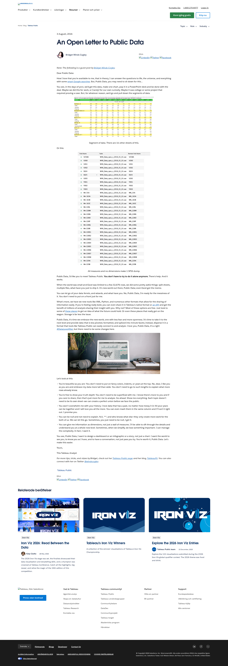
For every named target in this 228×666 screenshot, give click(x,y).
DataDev (104, 608)
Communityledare (109, 603)
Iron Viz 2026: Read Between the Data (45, 545)
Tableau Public (33, 26)
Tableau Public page (123, 458)
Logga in (205, 8)
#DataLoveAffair (65, 329)
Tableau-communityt (111, 589)
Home (20, 26)
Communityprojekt (109, 613)
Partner (148, 589)
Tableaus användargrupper (112, 599)
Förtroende (40, 647)
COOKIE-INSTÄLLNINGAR (104, 654)
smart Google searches (78, 81)
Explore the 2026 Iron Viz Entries (175, 543)
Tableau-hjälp (184, 603)
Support (182, 589)
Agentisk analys (70, 594)
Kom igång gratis (182, 15)
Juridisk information (26, 654)
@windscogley (91, 461)
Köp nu (203, 15)
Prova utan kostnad (33, 597)
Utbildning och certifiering (190, 599)
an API (156, 304)
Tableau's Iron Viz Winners (106, 543)
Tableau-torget (107, 618)
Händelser (105, 627)
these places (71, 311)
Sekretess (60, 654)
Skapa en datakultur (72, 599)
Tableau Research (71, 608)
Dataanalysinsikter (71, 603)
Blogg (51, 647)
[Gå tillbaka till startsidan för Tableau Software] (29, 3)
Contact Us (76, 647)
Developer (62, 647)
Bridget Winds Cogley (76, 55)
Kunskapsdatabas (186, 594)
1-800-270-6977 (190, 8)
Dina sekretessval (30, 658)
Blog (24, 26)
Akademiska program (110, 622)
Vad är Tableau (70, 589)
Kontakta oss (174, 8)
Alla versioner (184, 608)
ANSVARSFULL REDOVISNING (79, 654)
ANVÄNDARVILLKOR (45, 654)
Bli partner (149, 599)
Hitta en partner (151, 594)
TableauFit (152, 458)
